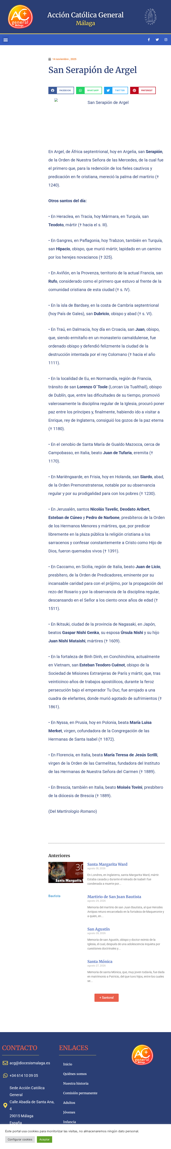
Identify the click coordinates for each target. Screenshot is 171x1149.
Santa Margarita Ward (107, 864)
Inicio (67, 1064)
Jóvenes (69, 1112)
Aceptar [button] (44, 1139)
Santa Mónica (99, 961)
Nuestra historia (75, 1083)
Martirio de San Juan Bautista (114, 896)
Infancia (69, 1122)
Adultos (69, 1103)
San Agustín (98, 929)
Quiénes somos (75, 1074)
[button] (5, 39)
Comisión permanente (80, 1093)
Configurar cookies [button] (20, 1139)
